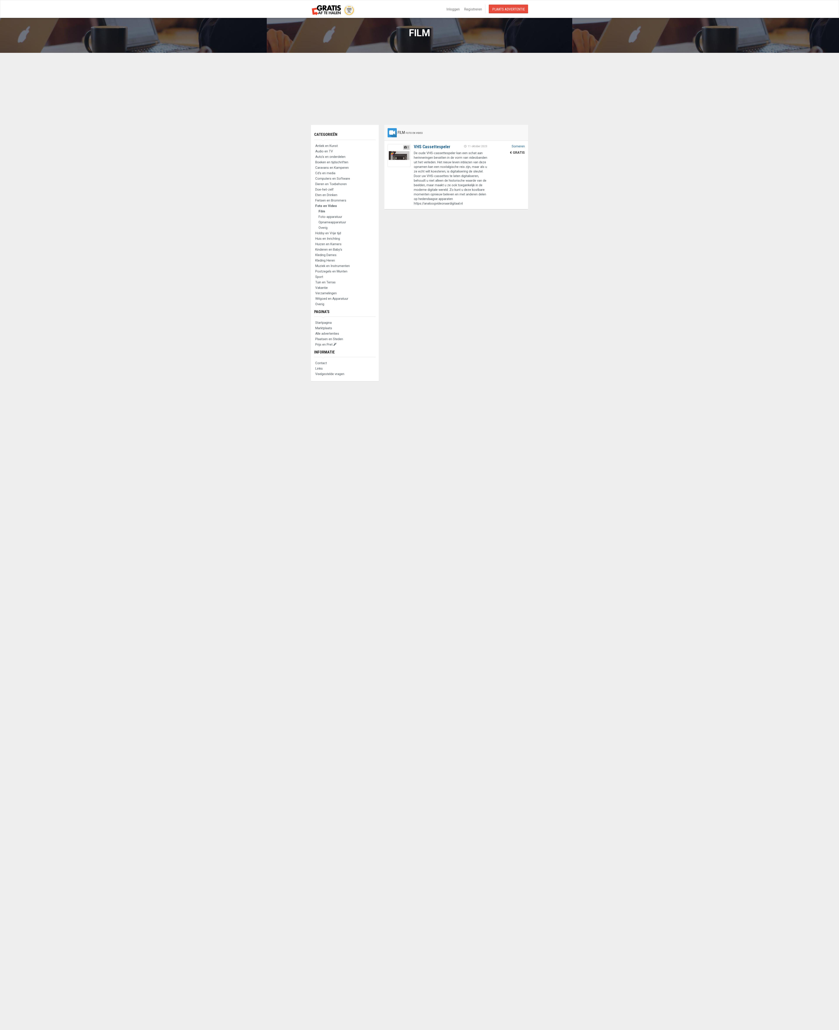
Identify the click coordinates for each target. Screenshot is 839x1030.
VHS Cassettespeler (432, 146)
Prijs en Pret (324, 344)
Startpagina (323, 323)
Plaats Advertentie (508, 9)
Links (319, 368)
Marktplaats (323, 328)
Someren (518, 146)
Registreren (473, 9)
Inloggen (453, 9)
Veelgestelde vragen (329, 374)
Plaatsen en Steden (329, 339)
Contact (321, 363)
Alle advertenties (327, 334)
